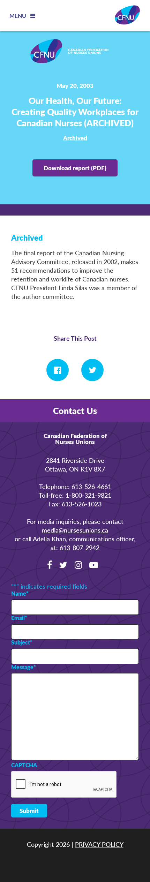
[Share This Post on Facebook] (57, 370)
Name (20, 593)
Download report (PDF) (75, 168)
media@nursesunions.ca (75, 530)
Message (23, 667)
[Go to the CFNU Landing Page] (75, 52)
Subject (21, 642)
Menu (18, 16)
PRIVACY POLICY (99, 844)
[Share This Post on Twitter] (92, 370)
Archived (75, 138)
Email (19, 618)
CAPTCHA (24, 765)
